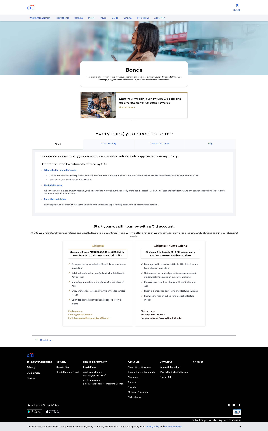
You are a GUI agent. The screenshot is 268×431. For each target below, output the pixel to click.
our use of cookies (173, 426)
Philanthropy (134, 397)
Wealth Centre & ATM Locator (174, 372)
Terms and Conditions (39, 361)
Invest (91, 17)
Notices (31, 378)
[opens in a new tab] (31, 7)
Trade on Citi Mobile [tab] (159, 143)
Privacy (31, 367)
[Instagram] (228, 405)
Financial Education (138, 392)
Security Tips (62, 367)
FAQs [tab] (210, 143)
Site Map (198, 361)
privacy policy (153, 426)
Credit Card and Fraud (67, 372)
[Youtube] (234, 405)
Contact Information (170, 367)
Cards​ (115, 17)
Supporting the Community (141, 372)
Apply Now (159, 17)
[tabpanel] (134, 182)
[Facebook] (239, 405)
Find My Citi (166, 377)
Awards (132, 387)
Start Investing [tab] (108, 143)
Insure (103, 17)
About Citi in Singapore (139, 367)
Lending (127, 17)
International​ (62, 17)
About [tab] (58, 144)
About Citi (134, 361)
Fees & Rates (89, 367)
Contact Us (166, 361)
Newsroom (133, 377)
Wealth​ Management (40, 17)
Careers (132, 382)
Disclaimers (33, 372)
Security (61, 361)
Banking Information (95, 361)
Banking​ (78, 17)
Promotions (143, 17)
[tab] (40, 18)
